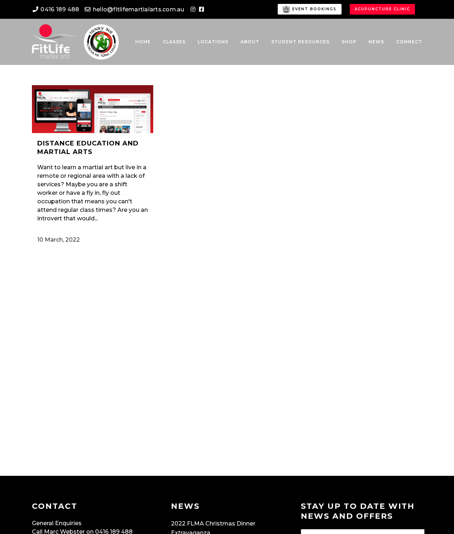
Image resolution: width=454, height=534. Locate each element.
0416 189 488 (59, 9)
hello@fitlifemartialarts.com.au (138, 9)
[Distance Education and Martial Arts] (92, 109)
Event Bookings (313, 9)
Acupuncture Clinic (382, 9)
